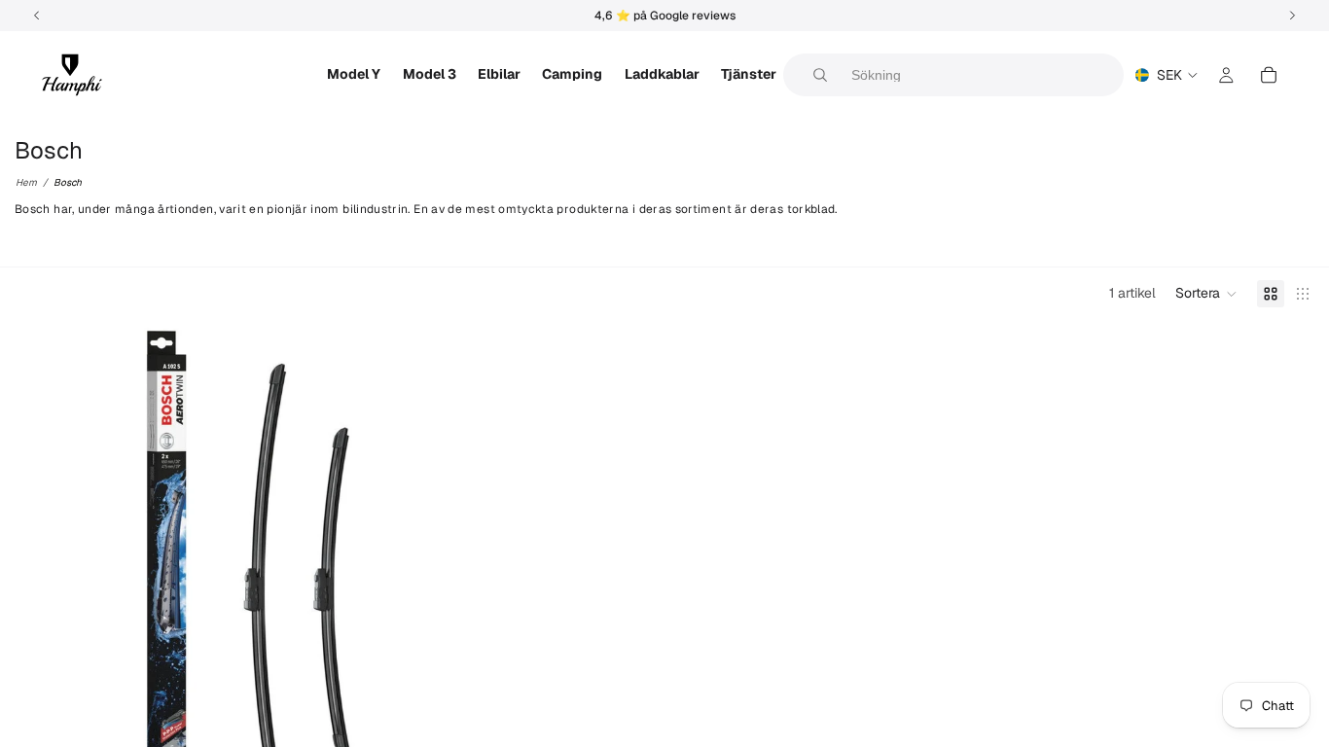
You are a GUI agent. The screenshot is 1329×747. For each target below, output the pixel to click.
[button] (1206, 293)
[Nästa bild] (408, 579)
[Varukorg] (1268, 74)
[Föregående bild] (44, 579)
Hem (26, 182)
